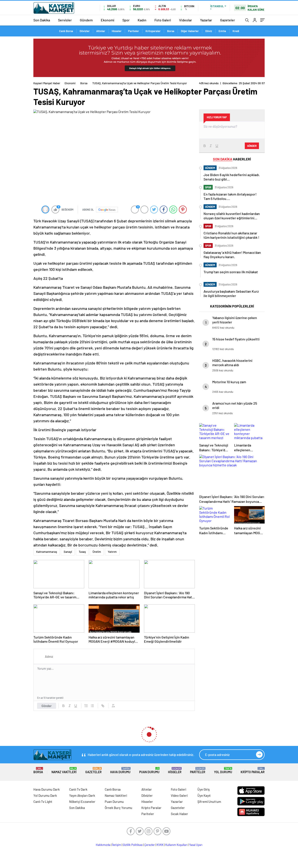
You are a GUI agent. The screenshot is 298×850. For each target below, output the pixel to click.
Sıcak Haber (179, 814)
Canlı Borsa (66, 31)
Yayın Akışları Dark (82, 795)
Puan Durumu (149, 770)
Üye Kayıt (204, 795)
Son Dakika (41, 20)
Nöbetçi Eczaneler (82, 802)
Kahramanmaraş (46, 551)
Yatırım (112, 551)
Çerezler (149, 845)
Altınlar (100, 31)
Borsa (170, 31)
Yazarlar (206, 20)
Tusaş (82, 551)
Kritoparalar (153, 31)
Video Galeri (179, 795)
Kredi (236, 31)
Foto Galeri (162, 20)
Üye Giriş (203, 789)
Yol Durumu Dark (45, 795)
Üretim (96, 551)
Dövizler (85, 31)
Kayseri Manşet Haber (46, 83)
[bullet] (92, 705)
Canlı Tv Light (42, 802)
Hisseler (117, 31)
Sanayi (68, 551)
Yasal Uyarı (195, 845)
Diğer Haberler (190, 31)
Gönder (46, 706)
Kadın (142, 20)
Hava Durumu (120, 770)
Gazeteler (227, 20)
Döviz (208, 31)
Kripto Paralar (253, 770)
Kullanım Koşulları (176, 845)
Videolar (185, 20)
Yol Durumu (223, 770)
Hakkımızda (103, 845)
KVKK (160, 845)
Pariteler (133, 31)
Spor (126, 20)
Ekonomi (107, 20)
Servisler (65, 20)
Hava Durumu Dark (46, 789)
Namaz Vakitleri (64, 770)
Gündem (86, 20)
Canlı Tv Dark (78, 789)
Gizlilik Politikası (133, 845)
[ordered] (86, 705)
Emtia (222, 31)
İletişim (116, 845)
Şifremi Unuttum (209, 802)
